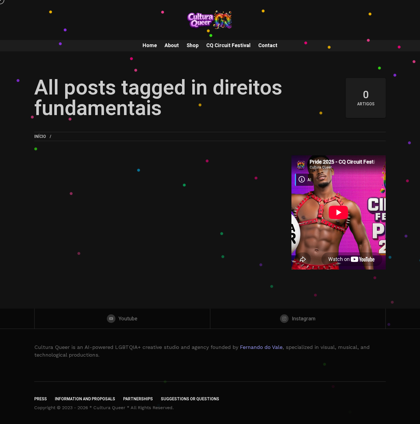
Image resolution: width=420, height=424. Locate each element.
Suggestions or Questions (190, 399)
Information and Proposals (85, 399)
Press (40, 399)
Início (40, 137)
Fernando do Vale (261, 347)
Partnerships (138, 399)
